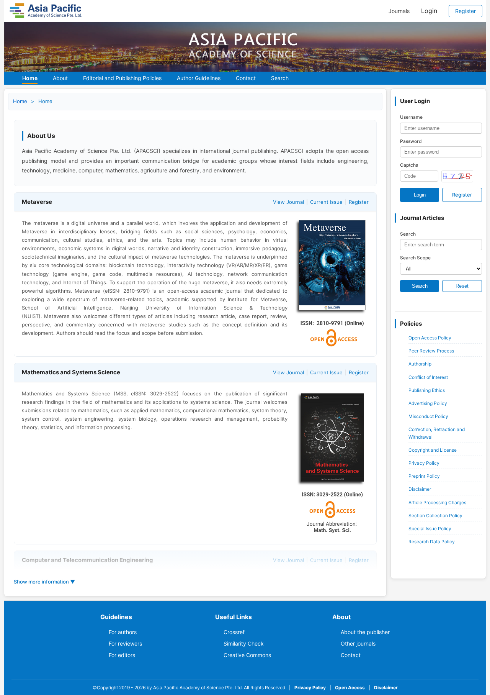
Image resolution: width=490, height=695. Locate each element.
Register (465, 11)
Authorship (419, 364)
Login (429, 11)
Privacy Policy (423, 463)
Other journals (358, 643)
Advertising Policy (427, 403)
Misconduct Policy (428, 416)
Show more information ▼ (44, 582)
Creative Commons (247, 655)
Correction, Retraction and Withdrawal (436, 432)
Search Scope (415, 258)
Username (411, 117)
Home (30, 78)
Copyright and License (432, 450)
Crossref (234, 632)
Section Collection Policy (435, 515)
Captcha (409, 165)
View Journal (288, 202)
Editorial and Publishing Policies (122, 78)
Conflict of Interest (428, 377)
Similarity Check (244, 643)
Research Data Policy (431, 541)
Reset (462, 286)
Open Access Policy (429, 338)
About (60, 78)
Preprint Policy (424, 476)
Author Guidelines (198, 78)
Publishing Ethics (426, 390)
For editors (122, 655)
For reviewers (125, 643)
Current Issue (326, 202)
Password (411, 141)
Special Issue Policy (429, 528)
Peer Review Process (431, 351)
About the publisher (365, 632)
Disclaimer (419, 489)
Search (280, 78)
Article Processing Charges (437, 502)
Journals (399, 11)
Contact (246, 78)
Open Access (350, 687)
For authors (123, 632)
